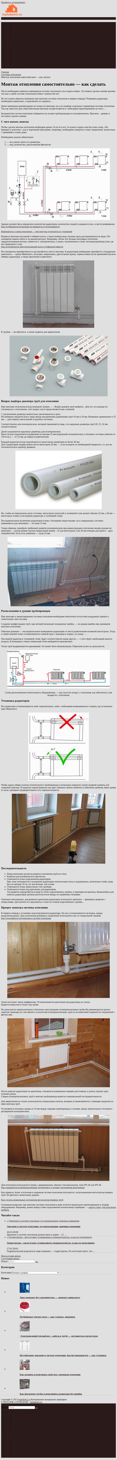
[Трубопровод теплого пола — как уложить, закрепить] (25, 1311)
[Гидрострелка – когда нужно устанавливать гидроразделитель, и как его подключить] (49, 1237)
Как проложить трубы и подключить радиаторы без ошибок (51, 1394)
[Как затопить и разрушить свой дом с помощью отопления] (25, 1369)
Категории (6, 1272)
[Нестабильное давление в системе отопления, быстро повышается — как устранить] (25, 1349)
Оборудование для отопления (27, 59)
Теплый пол (18, 62)
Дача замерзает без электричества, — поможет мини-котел (50, 1297)
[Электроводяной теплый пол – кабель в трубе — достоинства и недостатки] (25, 1330)
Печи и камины (20, 54)
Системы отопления (22, 49)
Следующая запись (10, 1258)
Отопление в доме (21, 46)
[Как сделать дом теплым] (12, 16)
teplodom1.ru (24, 1399)
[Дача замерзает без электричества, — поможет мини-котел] (25, 1292)
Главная (5, 72)
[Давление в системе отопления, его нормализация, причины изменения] (43, 1221)
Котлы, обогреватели (23, 51)
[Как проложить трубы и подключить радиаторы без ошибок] (25, 1388)
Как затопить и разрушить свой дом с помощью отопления (50, 1374)
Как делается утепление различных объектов (34, 36)
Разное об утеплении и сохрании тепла (32, 41)
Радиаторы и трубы (22, 57)
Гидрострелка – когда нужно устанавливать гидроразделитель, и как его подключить (51, 1243)
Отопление (12, 44)
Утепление (12, 23)
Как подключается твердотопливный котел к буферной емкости (32, 246)
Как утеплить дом (21, 26)
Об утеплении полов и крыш (27, 31)
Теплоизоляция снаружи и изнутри (30, 33)
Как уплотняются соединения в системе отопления (26, 918)
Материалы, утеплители (24, 39)
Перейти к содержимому (13, 2)
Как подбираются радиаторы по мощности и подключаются (30, 226)
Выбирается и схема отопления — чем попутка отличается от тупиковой (36, 231)
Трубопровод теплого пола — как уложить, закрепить (47, 1317)
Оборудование (14, 67)
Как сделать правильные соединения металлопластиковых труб (32, 1200)
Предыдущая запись (11, 1256)
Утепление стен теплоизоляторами (30, 28)
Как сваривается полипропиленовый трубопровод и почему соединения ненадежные (43, 1187)
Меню (6, 18)
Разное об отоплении (23, 64)
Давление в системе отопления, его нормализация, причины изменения (43, 1226)
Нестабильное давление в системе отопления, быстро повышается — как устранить (63, 1355)
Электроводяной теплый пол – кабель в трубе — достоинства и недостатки (59, 1336)
